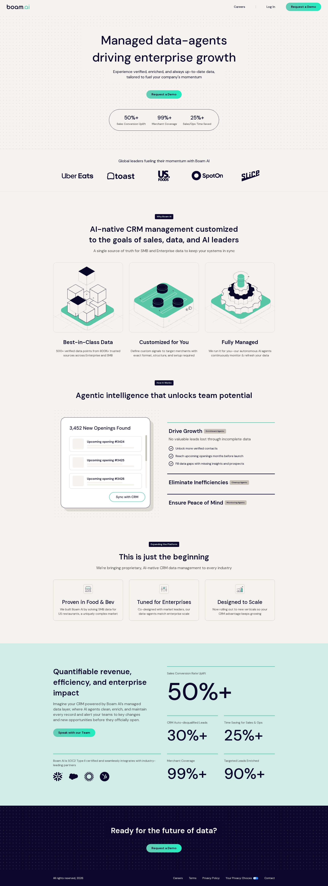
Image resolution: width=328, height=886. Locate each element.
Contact (269, 878)
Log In (270, 7)
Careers (239, 7)
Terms (192, 878)
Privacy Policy (211, 878)
